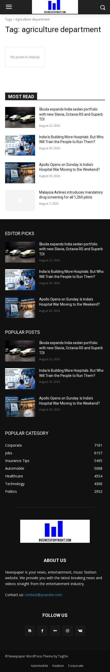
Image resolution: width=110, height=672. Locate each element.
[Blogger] (30, 631)
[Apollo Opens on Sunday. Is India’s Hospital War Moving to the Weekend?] (20, 172)
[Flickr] (55, 631)
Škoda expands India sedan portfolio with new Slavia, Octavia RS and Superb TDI (71, 114)
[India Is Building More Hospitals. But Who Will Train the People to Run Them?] (20, 145)
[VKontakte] (80, 631)
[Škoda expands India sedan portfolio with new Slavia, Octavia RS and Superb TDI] (20, 117)
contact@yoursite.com (43, 594)
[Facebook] (42, 631)
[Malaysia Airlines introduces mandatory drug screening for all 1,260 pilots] (20, 200)
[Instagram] (68, 631)
